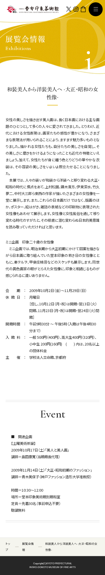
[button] (96, 9)
